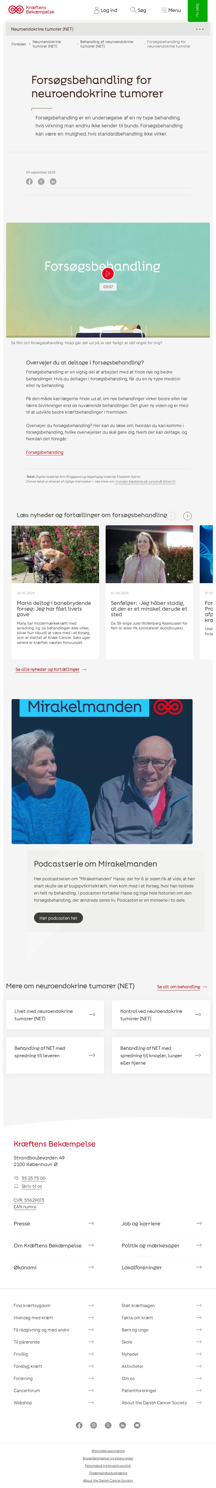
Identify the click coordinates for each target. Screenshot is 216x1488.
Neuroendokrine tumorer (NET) (47, 43)
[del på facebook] (29, 181)
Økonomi (25, 1267)
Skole (127, 1341)
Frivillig (21, 1353)
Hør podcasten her (58, 917)
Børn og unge (135, 1329)
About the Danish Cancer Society (154, 1402)
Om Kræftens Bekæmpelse (48, 1245)
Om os (128, 1378)
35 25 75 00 (33, 1178)
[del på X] (41, 181)
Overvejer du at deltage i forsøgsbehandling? (85, 362)
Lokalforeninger (142, 1267)
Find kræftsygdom (32, 1305)
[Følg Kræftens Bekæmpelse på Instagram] (93, 1426)
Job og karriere (141, 1223)
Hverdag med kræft (33, 1317)
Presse (22, 1223)
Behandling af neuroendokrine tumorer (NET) (106, 43)
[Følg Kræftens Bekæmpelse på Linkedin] (122, 1426)
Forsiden (19, 44)
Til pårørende (27, 1341)
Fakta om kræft (137, 1317)
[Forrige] (171, 516)
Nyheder (130, 1353)
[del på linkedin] (53, 181)
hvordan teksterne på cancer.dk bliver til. (145, 481)
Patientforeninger (139, 1390)
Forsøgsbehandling (44, 452)
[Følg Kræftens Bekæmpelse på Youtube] (137, 1426)
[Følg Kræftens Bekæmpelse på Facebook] (79, 1426)
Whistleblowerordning (108, 1451)
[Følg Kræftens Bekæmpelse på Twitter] (108, 1426)
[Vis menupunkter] (108, 29)
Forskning (23, 1378)
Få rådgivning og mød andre (41, 1329)
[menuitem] (103, 10)
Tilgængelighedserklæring (108, 1473)
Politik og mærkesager (151, 1245)
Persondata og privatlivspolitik (108, 1465)
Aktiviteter (132, 1366)
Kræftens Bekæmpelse (55, 1143)
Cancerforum (27, 1390)
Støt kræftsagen (138, 1305)
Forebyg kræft (28, 1366)
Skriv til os (32, 1185)
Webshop (23, 1402)
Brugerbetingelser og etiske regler (108, 1458)
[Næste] (187, 516)
